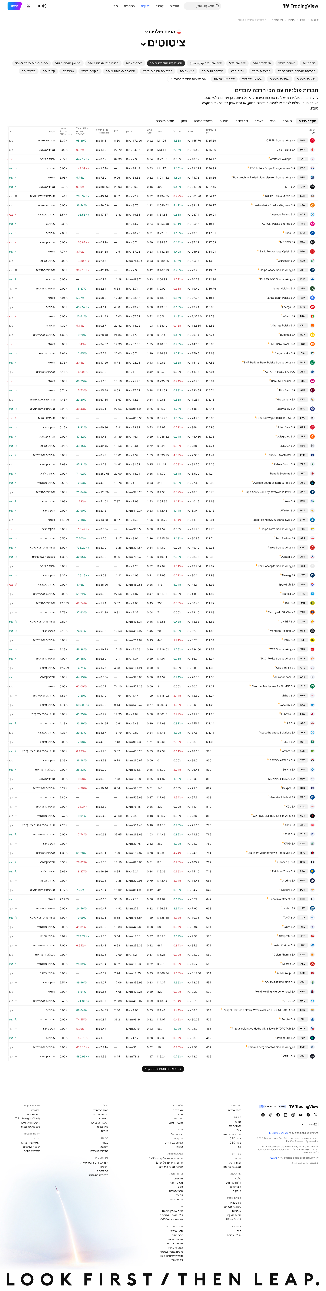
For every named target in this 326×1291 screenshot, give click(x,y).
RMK (302, 1047)
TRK (302, 593)
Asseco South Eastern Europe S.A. (274, 482)
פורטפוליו (235, 1202)
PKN (302, 140)
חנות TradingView (172, 1210)
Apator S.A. (288, 556)
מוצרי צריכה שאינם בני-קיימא (38, 751)
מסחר (105, 1142)
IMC (303, 603)
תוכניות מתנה (175, 1122)
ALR (302, 390)
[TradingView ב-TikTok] (270, 1114)
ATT (302, 269)
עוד (116, 6)
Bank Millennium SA (283, 381)
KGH (302, 195)
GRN (302, 880)
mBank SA (288, 316)
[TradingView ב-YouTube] (300, 1114)
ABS (302, 732)
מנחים (104, 1130)
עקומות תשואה (232, 1206)
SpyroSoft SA (286, 584)
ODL (302, 982)
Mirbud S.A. (288, 695)
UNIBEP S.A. (287, 621)
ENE (303, 686)
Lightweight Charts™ (27, 1118)
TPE (303, 223)
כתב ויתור (177, 1235)
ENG (302, 306)
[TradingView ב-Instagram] (293, 1114)
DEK (302, 788)
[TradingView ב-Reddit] (263, 1114)
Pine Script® (233, 1219)
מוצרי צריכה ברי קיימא (42, 547)
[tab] (309, 63)
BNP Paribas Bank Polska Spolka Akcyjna (269, 362)
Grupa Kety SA (286, 399)
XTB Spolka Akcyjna (282, 649)
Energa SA (288, 306)
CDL (302, 1056)
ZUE (302, 834)
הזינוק (179, 1146)
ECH (302, 899)
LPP (303, 186)
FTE (303, 529)
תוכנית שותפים (31, 1146)
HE (39, 6)
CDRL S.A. (288, 1056)
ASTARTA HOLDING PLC (280, 371)
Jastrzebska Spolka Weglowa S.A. (274, 205)
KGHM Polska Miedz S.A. (279, 195)
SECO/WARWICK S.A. (282, 760)
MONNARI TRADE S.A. (281, 778)
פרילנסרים (102, 1170)
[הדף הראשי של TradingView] (300, 6)
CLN (302, 954)
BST (302, 741)
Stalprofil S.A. (286, 936)
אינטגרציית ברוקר (30, 1142)
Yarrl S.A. (289, 926)
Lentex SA (288, 908)
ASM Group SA (286, 973)
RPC (302, 852)
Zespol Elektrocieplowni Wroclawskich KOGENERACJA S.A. (259, 1010)
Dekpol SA (288, 788)
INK (302, 945)
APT (302, 556)
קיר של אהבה (100, 1114)
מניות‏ (238, 1121)
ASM (302, 973)
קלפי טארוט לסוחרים (171, 1215)
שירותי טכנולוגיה (46, 214)
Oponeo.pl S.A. (286, 862)
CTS (302, 667)
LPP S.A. (289, 186)
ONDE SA (289, 1000)
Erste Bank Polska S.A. (281, 297)
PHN (302, 991)
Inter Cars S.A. (286, 427)
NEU (302, 445)
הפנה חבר (102, 1118)
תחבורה (50, 279)
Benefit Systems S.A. (282, 473)
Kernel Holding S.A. (283, 288)
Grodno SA (288, 880)
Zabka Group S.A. (284, 464)
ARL (302, 825)
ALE (303, 436)
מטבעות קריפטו (232, 1134)
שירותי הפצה (47, 260)
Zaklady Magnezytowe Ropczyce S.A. (271, 852)
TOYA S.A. (288, 917)
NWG (302, 575)
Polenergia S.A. (285, 1037)
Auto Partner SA (285, 538)
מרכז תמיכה (176, 1190)
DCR (302, 889)
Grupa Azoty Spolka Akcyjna (277, 269)
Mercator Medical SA (282, 797)
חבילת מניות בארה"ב (171, 1166)
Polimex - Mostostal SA (281, 455)
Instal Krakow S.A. (284, 945)
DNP (302, 149)
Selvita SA (289, 769)
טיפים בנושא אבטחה (171, 1251)
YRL (303, 926)
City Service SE (285, 667)
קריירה (179, 1195)
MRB (302, 695)
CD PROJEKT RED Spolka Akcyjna (274, 815)
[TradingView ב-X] (315, 1114)
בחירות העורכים (99, 1150)
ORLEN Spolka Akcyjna (280, 140)
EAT (303, 158)
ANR (302, 677)
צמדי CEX (235, 1138)
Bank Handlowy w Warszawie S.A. (274, 519)
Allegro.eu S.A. (286, 436)
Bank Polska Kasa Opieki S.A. (277, 251)
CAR (302, 427)
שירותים (50, 168)
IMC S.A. (289, 603)
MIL (303, 380)
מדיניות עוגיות (175, 1243)
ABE (302, 723)
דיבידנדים (235, 1186)
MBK (302, 316)
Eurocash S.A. (286, 260)
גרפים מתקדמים (30, 1122)
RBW (302, 871)
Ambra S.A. (288, 751)
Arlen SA (290, 825)
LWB (302, 417)
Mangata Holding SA (282, 630)
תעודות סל (235, 1126)
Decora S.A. (288, 889)
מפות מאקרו (234, 1215)
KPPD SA (289, 843)
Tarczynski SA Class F (281, 612)
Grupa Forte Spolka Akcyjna (278, 529)
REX (303, 566)
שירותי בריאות (47, 353)
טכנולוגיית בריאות (45, 769)
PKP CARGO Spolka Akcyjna (277, 279)
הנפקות (237, 1190)
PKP (302, 279)
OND (302, 1000)
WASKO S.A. (287, 704)
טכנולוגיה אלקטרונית (43, 556)
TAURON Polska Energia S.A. (277, 223)
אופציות (236, 1210)
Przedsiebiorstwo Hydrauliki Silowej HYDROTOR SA (263, 1028)
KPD (302, 843)
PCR (302, 658)
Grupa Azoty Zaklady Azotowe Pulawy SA (269, 492)
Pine (238, 1146)
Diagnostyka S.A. (284, 353)
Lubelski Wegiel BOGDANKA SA (275, 418)
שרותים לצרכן (47, 158)
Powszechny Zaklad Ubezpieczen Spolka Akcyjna (264, 177)
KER (303, 288)
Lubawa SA (288, 714)
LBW (302, 714)
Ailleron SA (288, 963)
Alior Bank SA (287, 390)
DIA (303, 353)
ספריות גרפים (32, 1114)
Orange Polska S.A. (283, 325)
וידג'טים (35, 1110)
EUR (302, 260)
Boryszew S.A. (286, 408)
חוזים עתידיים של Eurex (169, 1162)
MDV (302, 242)
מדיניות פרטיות (174, 1239)
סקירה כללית (176, 1134)
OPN (302, 862)
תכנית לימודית (32, 1150)
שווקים (145, 6)
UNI (303, 621)
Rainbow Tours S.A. (283, 871)
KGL (302, 806)
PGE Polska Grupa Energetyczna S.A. (272, 168)
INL (302, 640)
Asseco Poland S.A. (283, 214)
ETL (303, 1019)
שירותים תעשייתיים (44, 334)
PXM (302, 454)
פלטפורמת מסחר (30, 1126)
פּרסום (36, 1138)
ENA (302, 232)
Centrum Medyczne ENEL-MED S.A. (273, 686)
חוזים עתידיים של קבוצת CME (166, 1158)
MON (302, 778)
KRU (302, 501)
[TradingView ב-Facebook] (308, 1114)
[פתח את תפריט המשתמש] (28, 6)
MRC (302, 797)
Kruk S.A (289, 501)
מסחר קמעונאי (47, 149)
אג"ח (238, 1130)
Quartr (273, 1157)
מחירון (179, 1114)
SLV (303, 769)
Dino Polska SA (286, 149)
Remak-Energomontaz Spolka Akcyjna (271, 1047)
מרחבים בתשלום (98, 1175)
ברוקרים (129, 6)
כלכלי (238, 1178)
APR (302, 538)
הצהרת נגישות (175, 1247)
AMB (302, 751)
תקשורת (50, 325)
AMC (302, 547)
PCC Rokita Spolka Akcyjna (278, 658)
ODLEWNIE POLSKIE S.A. (279, 982)
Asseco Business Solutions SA (277, 732)
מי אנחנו (178, 1178)
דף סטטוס (177, 1260)
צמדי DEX (235, 1142)
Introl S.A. (289, 640)
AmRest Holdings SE (282, 158)
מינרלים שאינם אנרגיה (42, 195)
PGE (302, 168)
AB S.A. (290, 723)
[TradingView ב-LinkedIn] (285, 1114)
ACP (302, 214)
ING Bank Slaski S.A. (282, 344)
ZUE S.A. (289, 834)
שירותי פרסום (47, 501)
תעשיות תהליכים (45, 269)
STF (303, 936)
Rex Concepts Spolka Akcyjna (276, 566)
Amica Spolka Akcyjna (281, 547)
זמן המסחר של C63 (171, 1219)
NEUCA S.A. (287, 445)
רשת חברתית (100, 1110)
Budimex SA (287, 334)
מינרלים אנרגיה (46, 140)
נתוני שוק (178, 1118)
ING (303, 343)
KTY (302, 399)
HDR (302, 1028)
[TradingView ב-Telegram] (278, 1114)
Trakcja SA (288, 593)
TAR (302, 612)
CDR (302, 815)
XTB (302, 649)
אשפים (104, 1166)
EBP (303, 297)
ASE (302, 482)
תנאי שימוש (176, 1230)
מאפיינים (178, 1110)
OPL (302, 325)
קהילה (160, 6)
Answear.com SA (284, 677)
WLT (302, 510)
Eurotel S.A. (288, 1019)
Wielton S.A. (287, 510)
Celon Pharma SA (284, 954)
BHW (302, 519)
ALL (303, 963)
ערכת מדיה (176, 1199)
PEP (303, 1037)
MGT (302, 630)
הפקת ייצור (48, 427)
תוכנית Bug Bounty (171, 1255)
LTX (303, 908)
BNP (302, 362)
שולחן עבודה (234, 1235)
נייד (239, 1230)
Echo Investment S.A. (282, 899)
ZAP (302, 491)
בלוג (180, 1186)
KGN (302, 1010)
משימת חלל (176, 1182)
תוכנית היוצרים (99, 1122)
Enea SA (290, 232)
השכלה (104, 1146)
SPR (302, 584)
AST (302, 371)
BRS (302, 408)
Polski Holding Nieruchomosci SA (274, 991)
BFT (303, 473)
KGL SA (290, 806)
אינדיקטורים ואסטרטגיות (94, 1162)
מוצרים (174, 6)
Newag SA (288, 575)
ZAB (302, 464)
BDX (302, 334)
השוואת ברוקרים (174, 1142)
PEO (302, 251)
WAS (302, 704)
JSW (302, 205)
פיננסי (51, 177)
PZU (302, 177)
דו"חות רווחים (233, 1182)
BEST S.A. (289, 741)
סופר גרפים (234, 1110)
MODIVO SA (287, 242)
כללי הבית (102, 1126)
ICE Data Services (278, 1132)
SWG (302, 760)
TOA (302, 917)
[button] (167, 6)
